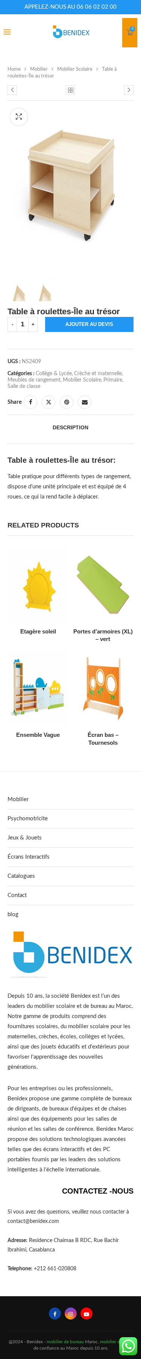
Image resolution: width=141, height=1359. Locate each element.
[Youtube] (86, 1313)
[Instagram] (71, 1313)
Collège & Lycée (54, 373)
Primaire (112, 380)
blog (13, 914)
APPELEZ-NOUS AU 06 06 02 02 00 (70, 7)
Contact (17, 895)
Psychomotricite (28, 818)
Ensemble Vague (38, 735)
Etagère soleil (38, 631)
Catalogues (21, 876)
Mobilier (39, 69)
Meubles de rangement (34, 380)
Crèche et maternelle (98, 373)
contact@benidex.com (33, 1221)
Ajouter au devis (89, 324)
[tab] (70, 427)
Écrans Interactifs (29, 857)
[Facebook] (55, 1313)
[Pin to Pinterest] (66, 402)
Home (14, 69)
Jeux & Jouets (25, 838)
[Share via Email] (84, 402)
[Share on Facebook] (30, 402)
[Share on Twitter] (48, 402)
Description (70, 427)
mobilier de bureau (65, 1341)
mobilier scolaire (116, 1341)
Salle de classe (24, 386)
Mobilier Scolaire (74, 69)
